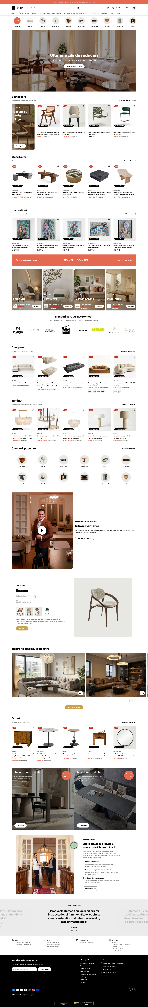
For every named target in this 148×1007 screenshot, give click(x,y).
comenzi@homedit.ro (53, 942)
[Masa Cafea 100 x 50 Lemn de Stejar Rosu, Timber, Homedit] (48, 176)
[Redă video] (42, 530)
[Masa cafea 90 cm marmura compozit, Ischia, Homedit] (74, 176)
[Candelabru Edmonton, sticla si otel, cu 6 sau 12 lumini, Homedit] (74, 419)
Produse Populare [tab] (124, 100)
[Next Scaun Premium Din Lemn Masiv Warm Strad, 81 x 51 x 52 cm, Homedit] (48, 115)
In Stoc (65, 380)
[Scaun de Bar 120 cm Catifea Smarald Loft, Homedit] (124, 115)
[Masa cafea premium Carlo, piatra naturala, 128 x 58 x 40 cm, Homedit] (124, 176)
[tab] (22, 591)
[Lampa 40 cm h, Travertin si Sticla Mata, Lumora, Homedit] (99, 419)
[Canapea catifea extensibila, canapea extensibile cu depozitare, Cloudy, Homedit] (48, 366)
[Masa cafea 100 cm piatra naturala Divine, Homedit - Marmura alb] (13, 201)
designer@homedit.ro (53, 944)
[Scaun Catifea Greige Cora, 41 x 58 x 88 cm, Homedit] (74, 115)
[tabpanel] (40, 618)
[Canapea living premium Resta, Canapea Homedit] (99, 366)
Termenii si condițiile (29, 974)
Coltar (14, 380)
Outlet (14, 751)
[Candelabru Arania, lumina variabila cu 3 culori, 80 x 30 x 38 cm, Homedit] (23, 419)
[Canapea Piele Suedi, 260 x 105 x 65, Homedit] (124, 366)
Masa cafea (15, 190)
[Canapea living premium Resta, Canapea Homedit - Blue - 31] (102, 391)
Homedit (18, 995)
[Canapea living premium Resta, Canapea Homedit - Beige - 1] (94, 391)
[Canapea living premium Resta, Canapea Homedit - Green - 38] (98, 391)
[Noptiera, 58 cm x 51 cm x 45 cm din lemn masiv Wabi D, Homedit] (99, 737)
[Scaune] (103, 607)
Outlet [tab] (134, 100)
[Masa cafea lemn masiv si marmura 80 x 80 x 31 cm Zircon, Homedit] (99, 176)
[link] (18, 330)
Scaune (39, 130)
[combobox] (54, 8)
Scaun (64, 130)
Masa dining (40, 751)
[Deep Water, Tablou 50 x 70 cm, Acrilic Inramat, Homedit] (99, 229)
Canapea (39, 380)
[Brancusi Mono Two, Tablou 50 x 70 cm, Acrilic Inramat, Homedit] (48, 229)
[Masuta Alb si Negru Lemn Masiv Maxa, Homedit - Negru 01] (64, 762)
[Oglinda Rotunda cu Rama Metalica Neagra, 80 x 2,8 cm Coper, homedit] (124, 737)
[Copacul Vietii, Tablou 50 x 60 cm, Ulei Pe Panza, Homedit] (74, 229)
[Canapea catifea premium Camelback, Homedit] (74, 366)
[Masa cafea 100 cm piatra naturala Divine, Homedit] (23, 176)
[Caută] (78, 8)
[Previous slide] (129, 701)
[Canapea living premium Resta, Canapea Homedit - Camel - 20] (90, 391)
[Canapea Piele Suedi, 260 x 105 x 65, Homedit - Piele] (115, 391)
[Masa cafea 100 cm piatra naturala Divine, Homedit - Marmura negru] (17, 201)
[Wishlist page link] (108, 8)
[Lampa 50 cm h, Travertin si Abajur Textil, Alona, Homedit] (124, 419)
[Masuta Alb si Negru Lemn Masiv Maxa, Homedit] (74, 737)
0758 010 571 (19, 942)
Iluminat (14, 433)
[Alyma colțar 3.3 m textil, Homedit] (23, 366)
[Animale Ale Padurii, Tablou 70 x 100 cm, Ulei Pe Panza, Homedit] (23, 229)
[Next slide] (134, 701)
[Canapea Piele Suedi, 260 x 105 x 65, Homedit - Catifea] (119, 391)
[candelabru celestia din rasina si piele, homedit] (48, 419)
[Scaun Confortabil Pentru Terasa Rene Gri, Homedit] (99, 115)
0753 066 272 (19, 944)
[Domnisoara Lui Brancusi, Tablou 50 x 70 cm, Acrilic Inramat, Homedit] (124, 229)
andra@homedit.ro (53, 946)
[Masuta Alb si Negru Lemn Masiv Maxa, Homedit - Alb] (68, 762)
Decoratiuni (15, 243)
